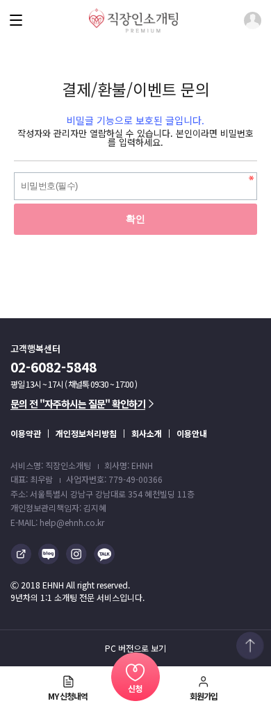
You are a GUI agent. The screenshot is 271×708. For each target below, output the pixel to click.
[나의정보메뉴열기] (252, 20)
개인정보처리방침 (86, 433)
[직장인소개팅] (133, 20)
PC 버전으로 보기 (135, 648)
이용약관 (25, 433)
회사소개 (146, 433)
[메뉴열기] (16, 20)
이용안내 (191, 433)
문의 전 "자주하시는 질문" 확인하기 (77, 404)
